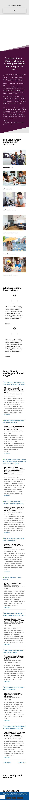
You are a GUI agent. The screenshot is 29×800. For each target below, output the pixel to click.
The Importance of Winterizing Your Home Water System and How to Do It (14, 390)
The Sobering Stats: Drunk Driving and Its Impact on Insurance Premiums (14, 733)
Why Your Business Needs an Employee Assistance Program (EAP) (14, 508)
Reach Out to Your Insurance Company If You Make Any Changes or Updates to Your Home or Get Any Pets (14, 470)
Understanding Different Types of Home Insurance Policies (14, 657)
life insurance (9, 551)
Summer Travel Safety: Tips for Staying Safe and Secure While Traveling (14, 620)
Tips (13, 396)
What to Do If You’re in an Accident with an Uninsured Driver (14, 427)
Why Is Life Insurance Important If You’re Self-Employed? (13, 545)
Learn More (20, 798)
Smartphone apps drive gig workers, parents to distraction (13, 694)
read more (7, 414)
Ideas (14, 477)
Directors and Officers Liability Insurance (12, 584)
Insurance (15, 662)
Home (10, 396)
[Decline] (27, 795)
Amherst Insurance (11, 394)
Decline (14, 798)
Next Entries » (22, 762)
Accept (8, 798)
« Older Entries (7, 762)
